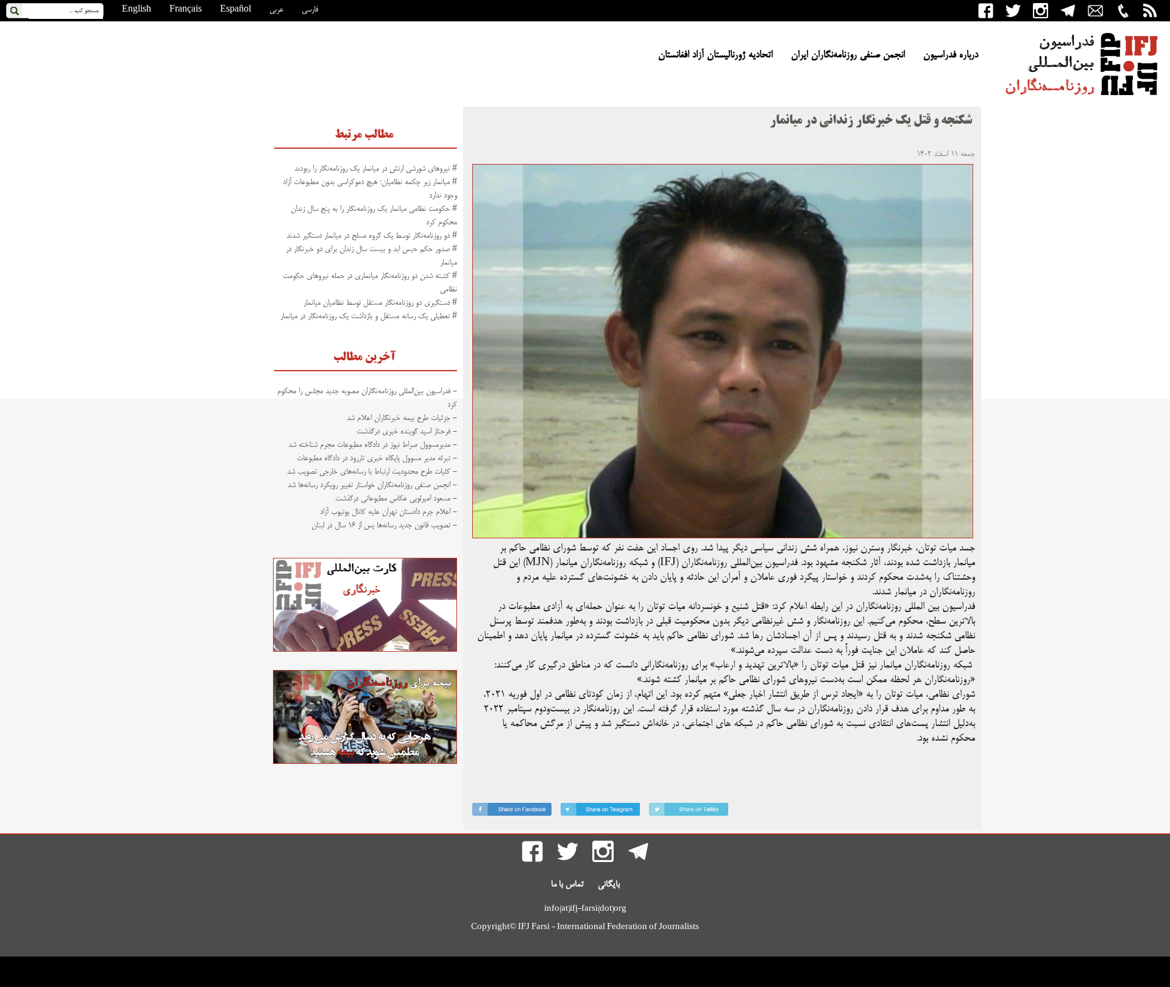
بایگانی (609, 884)
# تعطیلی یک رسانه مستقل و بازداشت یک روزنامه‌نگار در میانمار (368, 316)
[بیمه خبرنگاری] (365, 762)
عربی (276, 10)
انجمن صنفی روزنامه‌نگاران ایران (848, 55)
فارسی (310, 10)
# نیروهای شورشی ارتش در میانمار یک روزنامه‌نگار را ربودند (375, 169)
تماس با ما (567, 884)
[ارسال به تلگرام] (600, 812)
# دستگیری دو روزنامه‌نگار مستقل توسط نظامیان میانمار (380, 303)
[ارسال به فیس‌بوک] (511, 812)
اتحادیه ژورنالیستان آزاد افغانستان (715, 55)
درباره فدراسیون (950, 55)
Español (235, 10)
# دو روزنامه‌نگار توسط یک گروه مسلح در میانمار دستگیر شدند (371, 236)
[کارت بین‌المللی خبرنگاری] (365, 650)
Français (185, 10)
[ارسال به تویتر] (688, 812)
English (136, 10)
